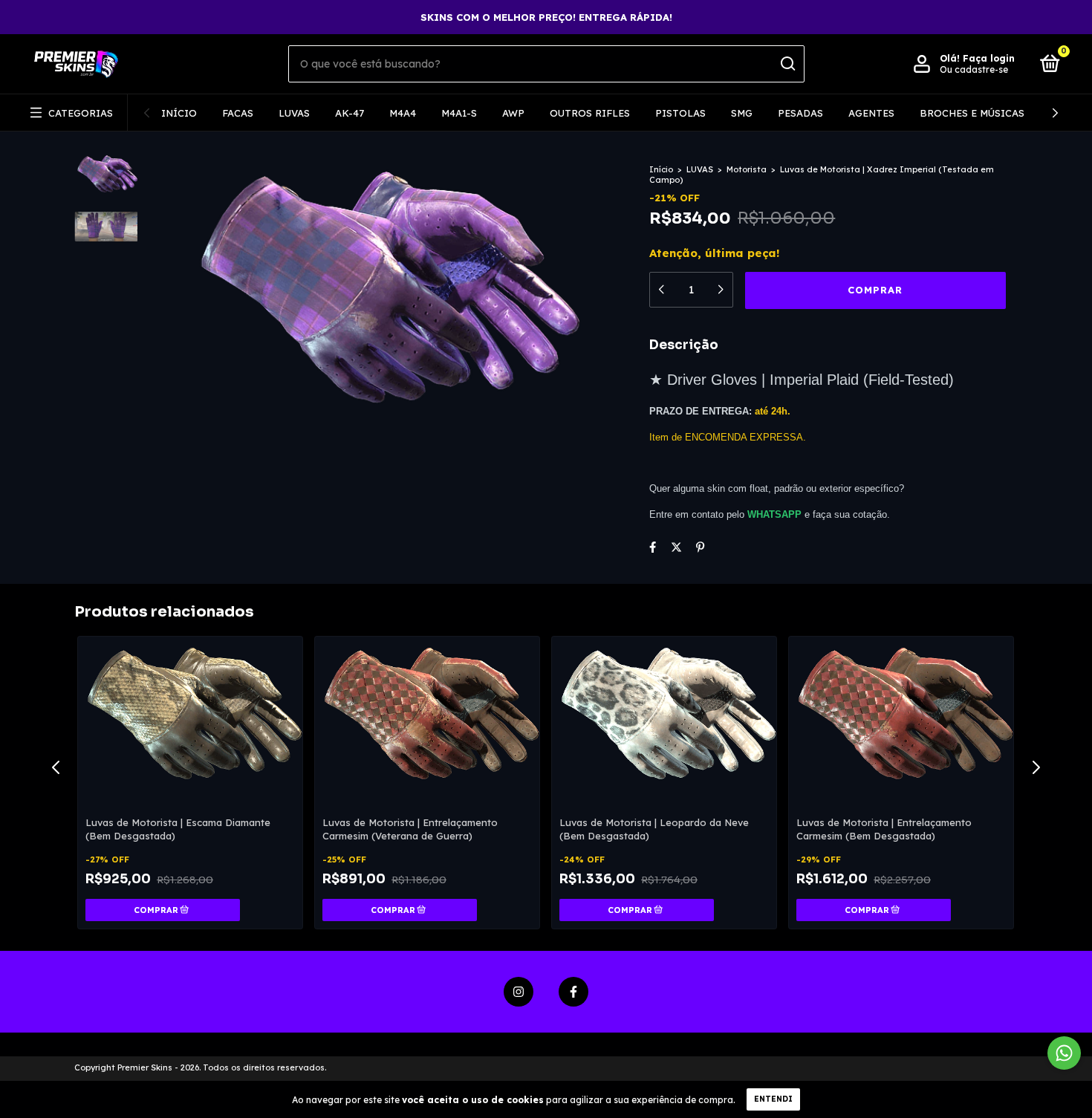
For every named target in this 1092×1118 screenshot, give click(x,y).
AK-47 (349, 113)
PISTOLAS (680, 113)
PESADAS (800, 113)
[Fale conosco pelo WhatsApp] (1064, 1053)
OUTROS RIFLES (590, 113)
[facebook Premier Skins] (573, 992)
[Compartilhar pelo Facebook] (652, 547)
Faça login (989, 58)
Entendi (773, 1099)
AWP (513, 113)
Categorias (80, 113)
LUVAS (294, 113)
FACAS (237, 113)
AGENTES (871, 113)
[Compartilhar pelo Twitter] (676, 547)
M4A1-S (459, 113)
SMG (742, 113)
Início (179, 113)
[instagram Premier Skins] (518, 992)
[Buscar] (787, 64)
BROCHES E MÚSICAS (972, 113)
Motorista (747, 169)
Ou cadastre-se (974, 69)
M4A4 (402, 113)
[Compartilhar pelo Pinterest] (700, 547)
